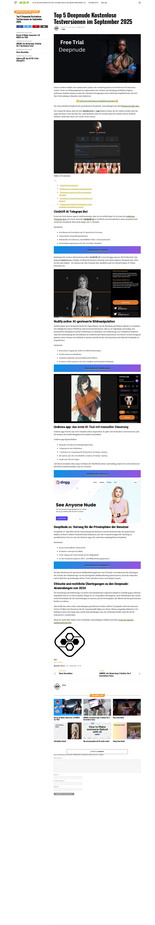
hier (111, 257)
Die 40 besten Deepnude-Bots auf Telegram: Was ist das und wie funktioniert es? (59, 2)
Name (56, 775)
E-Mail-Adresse (59, 781)
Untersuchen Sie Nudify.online (97, 368)
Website (56, 786)
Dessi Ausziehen (22, 52)
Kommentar (58, 758)
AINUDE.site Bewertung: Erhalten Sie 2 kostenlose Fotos (28, 45)
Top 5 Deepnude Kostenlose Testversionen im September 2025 (29, 19)
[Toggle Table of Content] (55, 181)
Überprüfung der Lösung (24, 13)
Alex (63, 29)
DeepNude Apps (93, 2)
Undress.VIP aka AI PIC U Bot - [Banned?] (28, 59)
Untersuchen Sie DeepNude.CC (97, 565)
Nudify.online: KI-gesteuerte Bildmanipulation (76, 189)
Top (80, 666)
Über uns (104, 2)
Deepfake (73, 666)
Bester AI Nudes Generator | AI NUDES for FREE (28, 36)
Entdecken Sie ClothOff (97, 250)
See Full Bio (58, 662)
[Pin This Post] (36, 26)
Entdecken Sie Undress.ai (97, 474)
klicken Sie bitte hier (130, 106)
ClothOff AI (89, 219)
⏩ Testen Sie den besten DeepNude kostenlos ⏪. (97, 101)
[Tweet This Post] (28, 26)
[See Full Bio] (64, 662)
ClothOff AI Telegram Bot (69, 185)
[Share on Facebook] (19, 26)
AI (67, 666)
